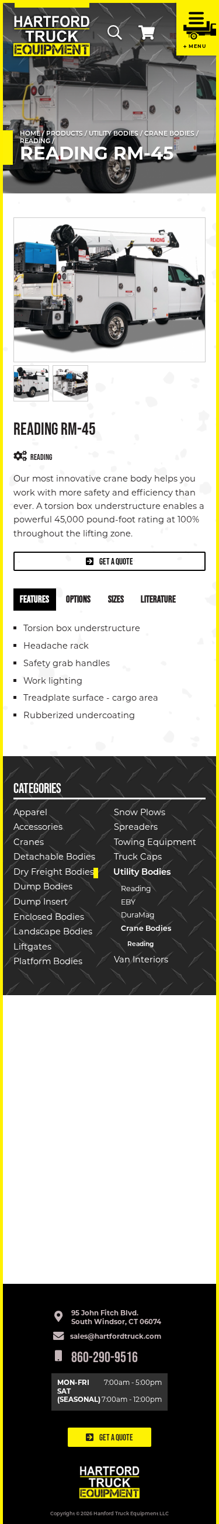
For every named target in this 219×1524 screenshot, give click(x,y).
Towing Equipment (155, 843)
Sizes (116, 599)
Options (78, 599)
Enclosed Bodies (48, 917)
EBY (128, 902)
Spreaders (136, 827)
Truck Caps (138, 857)
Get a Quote (115, 561)
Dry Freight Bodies (53, 872)
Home (30, 134)
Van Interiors (141, 960)
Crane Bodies (169, 134)
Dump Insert (40, 902)
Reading (35, 141)
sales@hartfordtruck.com (115, 1337)
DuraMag (138, 915)
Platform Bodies (47, 962)
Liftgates (32, 947)
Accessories (37, 827)
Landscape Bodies (52, 932)
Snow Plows (139, 813)
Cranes (28, 843)
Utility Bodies (113, 134)
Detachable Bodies (54, 857)
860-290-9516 (104, 1357)
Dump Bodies (42, 887)
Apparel (30, 813)
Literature (158, 599)
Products (64, 134)
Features (34, 599)
